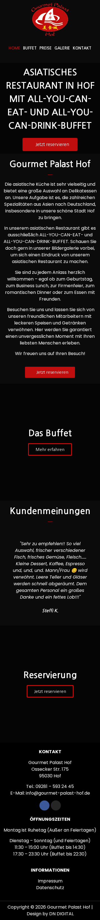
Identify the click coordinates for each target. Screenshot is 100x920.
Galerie (62, 48)
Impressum (50, 881)
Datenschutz (50, 887)
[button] (8, 574)
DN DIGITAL (61, 914)
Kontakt (82, 48)
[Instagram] (56, 805)
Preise (45, 48)
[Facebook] (44, 805)
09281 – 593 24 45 (55, 786)
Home (14, 48)
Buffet (30, 48)
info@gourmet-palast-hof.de (58, 793)
